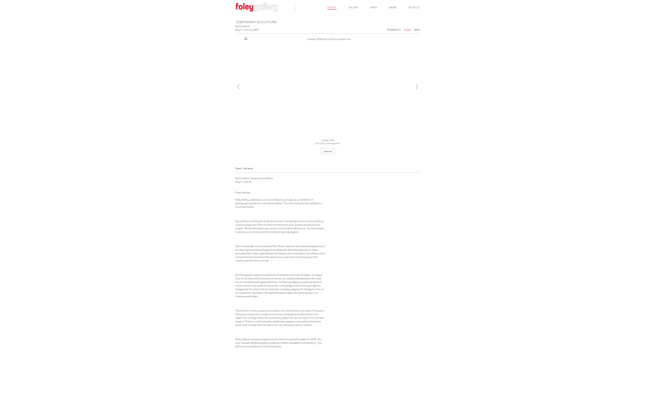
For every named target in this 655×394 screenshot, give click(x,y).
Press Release (244, 168)
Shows (332, 8)
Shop (373, 8)
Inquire (327, 151)
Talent (353, 8)
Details (414, 8)
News (393, 8)
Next (417, 86)
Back (417, 29)
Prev (238, 86)
